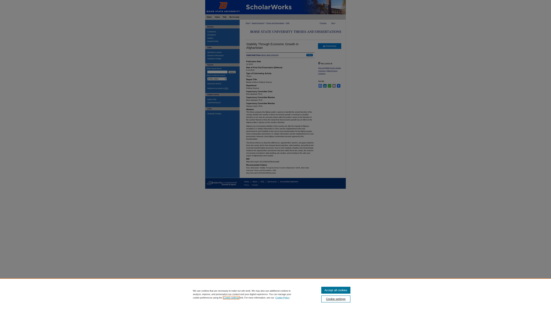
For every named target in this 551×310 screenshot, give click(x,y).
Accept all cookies (335, 290)
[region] (275, 294)
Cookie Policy (282, 298)
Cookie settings (231, 298)
